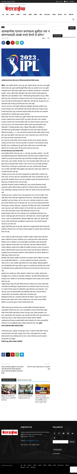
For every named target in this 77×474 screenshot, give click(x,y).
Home (3, 24)
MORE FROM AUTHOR (24, 380)
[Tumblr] (54, 438)
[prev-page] (2, 406)
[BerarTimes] (9, 432)
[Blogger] (68, 433)
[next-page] (6, 406)
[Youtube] (63, 433)
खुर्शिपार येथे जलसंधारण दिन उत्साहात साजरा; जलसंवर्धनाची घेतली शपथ (8, 398)
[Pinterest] (13, 43)
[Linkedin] (72, 433)
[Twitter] (59, 433)
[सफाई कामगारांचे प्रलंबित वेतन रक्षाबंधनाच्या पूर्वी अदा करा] (25, 389)
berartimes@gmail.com (32, 440)
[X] (8, 43)
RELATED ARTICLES (9, 380)
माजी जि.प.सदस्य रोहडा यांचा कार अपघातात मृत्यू (38, 368)
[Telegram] (22, 43)
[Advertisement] (52, 8)
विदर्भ (8, 24)
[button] (73, 19)
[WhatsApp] (17, 43)
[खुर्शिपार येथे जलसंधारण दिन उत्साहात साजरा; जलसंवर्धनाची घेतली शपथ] (8, 389)
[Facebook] (3, 43)
